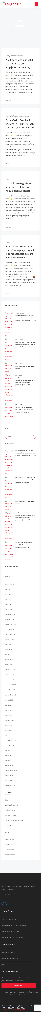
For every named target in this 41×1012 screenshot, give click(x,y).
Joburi (3, 965)
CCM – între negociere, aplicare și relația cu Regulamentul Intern (18, 187)
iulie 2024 (8, 705)
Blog (8, 56)
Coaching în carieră (11, 805)
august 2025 (9, 639)
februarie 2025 (10, 670)
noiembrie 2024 (10, 685)
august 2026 (9, 584)
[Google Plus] (23, 101)
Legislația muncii (16, 56)
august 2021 (9, 725)
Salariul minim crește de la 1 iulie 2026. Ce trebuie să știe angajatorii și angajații (24, 409)
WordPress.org (10, 855)
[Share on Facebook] (14, 101)
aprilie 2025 (9, 660)
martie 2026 (9, 609)
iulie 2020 (8, 750)
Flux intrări (8, 845)
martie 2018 (9, 780)
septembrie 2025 (11, 634)
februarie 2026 (10, 614)
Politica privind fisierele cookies (20, 995)
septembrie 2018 (11, 770)
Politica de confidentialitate (28, 992)
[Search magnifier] (33, 436)
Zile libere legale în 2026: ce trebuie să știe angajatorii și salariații (19, 63)
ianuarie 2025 (9, 675)
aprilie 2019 (9, 765)
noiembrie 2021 (10, 720)
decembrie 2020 (10, 740)
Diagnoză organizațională (10, 931)
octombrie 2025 (10, 629)
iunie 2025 (8, 650)
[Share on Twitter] (17, 101)
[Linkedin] (6, 903)
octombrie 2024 (10, 690)
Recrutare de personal (9, 919)
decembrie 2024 (10, 680)
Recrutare (8, 825)
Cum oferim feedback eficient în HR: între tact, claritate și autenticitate (19, 124)
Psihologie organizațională (20, 116)
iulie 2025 (8, 645)
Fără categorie (10, 810)
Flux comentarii (10, 850)
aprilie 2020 (9, 755)
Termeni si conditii (9, 992)
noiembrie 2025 (10, 624)
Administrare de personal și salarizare (14, 925)
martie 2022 (9, 715)
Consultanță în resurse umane (12, 937)
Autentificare (9, 839)
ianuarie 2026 (9, 619)
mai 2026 (8, 599)
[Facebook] (2, 903)
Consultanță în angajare (9, 958)
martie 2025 (9, 665)
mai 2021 (8, 735)
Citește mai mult (8, 894)
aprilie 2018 (9, 775)
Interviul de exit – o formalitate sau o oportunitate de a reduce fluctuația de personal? (25, 344)
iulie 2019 (8, 760)
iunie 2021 (8, 730)
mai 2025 (8, 655)
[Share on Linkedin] (20, 101)
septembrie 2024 (11, 695)
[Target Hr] (12, 4)
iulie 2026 (8, 589)
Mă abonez (18, 986)
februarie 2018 (10, 786)
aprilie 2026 (9, 604)
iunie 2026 (8, 594)
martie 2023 (9, 710)
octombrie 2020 (10, 745)
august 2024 (9, 700)
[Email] (26, 101)
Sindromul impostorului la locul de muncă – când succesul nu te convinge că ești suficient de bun (25, 318)
